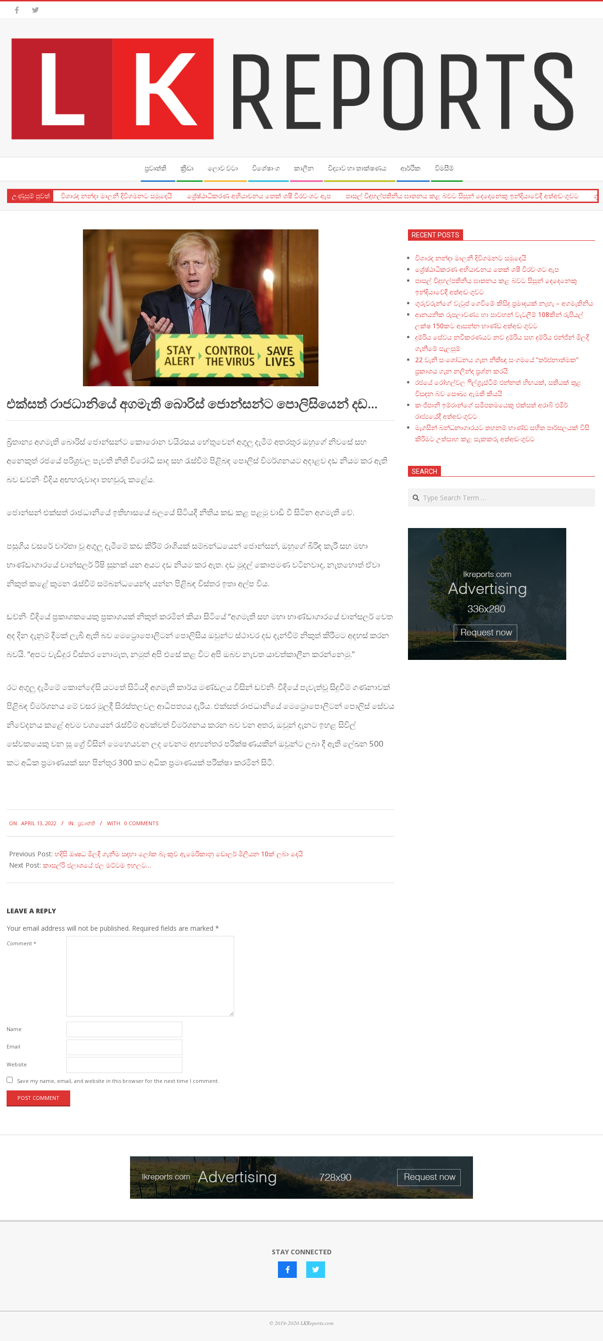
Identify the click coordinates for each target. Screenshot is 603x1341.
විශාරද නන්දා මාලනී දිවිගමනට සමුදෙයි (116, 196)
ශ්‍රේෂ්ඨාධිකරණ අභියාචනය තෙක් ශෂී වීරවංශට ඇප (259, 196)
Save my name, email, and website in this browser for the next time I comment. (118, 1080)
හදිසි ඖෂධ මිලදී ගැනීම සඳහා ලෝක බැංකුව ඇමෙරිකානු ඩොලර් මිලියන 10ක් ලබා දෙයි (179, 853)
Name (14, 1028)
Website (17, 1064)
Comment (21, 943)
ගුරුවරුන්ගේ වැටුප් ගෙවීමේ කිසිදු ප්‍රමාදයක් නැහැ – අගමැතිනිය (504, 303)
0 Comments (141, 823)
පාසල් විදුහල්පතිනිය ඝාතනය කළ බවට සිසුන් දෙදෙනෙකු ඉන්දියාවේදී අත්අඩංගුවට (462, 196)
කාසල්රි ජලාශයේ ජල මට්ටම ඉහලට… (97, 865)
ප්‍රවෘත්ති (86, 823)
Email (13, 1046)
